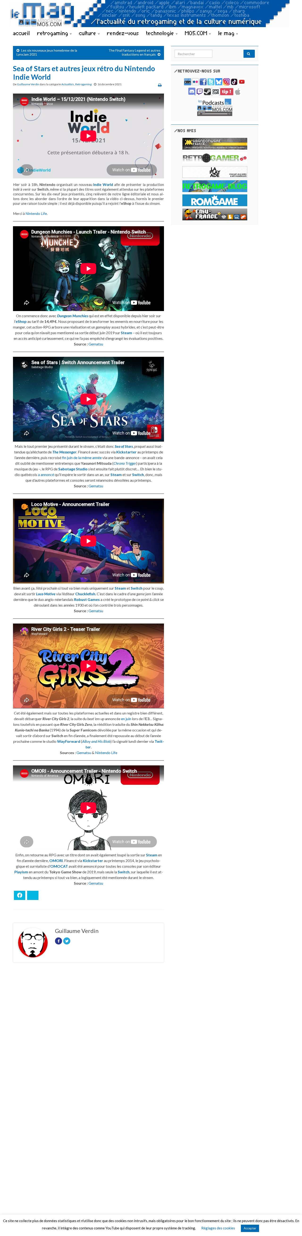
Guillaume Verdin (28, 84)
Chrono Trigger (124, 463)
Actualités (67, 84)
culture (88, 33)
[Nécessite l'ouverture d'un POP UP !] (214, 106)
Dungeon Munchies (72, 315)
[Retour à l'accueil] (151, 13)
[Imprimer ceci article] (160, 85)
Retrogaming (83, 84)
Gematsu (95, 344)
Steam (126, 332)
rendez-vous (123, 33)
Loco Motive (45, 593)
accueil (21, 33)
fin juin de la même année (82, 457)
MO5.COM (197, 33)
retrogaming (53, 33)
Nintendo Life (36, 213)
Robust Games (87, 599)
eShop (21, 321)
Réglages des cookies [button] (218, 1228)
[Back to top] (291, 1225)
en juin (126, 718)
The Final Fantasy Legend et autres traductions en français (134, 52)
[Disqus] (88, 1031)
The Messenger (64, 452)
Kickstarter (126, 452)
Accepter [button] (250, 1228)
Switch (138, 474)
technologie (161, 33)
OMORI (56, 860)
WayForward (68, 741)
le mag (227, 33)
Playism (21, 872)
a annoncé (46, 474)
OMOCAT (59, 866)
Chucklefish (85, 593)
